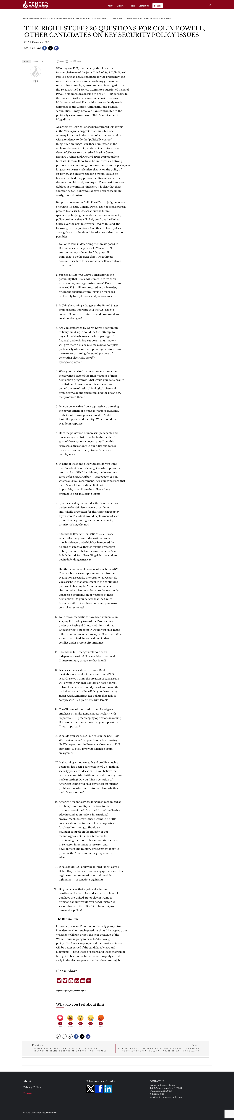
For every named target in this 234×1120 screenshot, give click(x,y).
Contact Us (144, 6)
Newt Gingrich (80, 991)
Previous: (69, 1048)
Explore (120, 6)
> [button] (210, 4)
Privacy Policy (32, 1087)
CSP (26, 42)
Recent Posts (39, 61)
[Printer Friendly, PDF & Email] (69, 61)
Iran (72, 991)
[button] (26, 48)
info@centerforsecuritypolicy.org (166, 1097)
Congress (65, 991)
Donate (157, 6)
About (110, 6)
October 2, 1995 (40, 42)
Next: (158, 1048)
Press (132, 6)
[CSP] (35, 71)
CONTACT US (157, 1081)
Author (27, 61)
